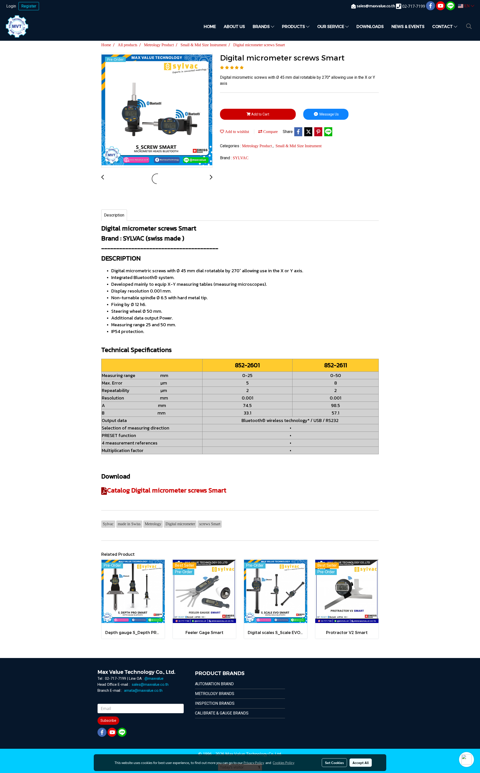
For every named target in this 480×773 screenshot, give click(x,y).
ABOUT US (234, 26)
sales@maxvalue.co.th (150, 684)
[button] (469, 26)
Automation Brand (214, 684)
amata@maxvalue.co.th (143, 690)
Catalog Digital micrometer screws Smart (166, 490)
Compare (270, 132)
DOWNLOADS (370, 26)
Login (11, 6)
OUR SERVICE (331, 26)
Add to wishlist (236, 132)
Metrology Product (257, 146)
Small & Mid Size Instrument (299, 146)
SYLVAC (240, 158)
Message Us (329, 114)
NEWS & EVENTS (408, 26)
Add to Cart (259, 114)
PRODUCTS (294, 26)
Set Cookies (334, 762)
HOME (210, 26)
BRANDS (262, 26)
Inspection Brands (214, 703)
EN (467, 6)
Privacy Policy (254, 762)
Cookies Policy (283, 762)
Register (28, 6)
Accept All (360, 762)
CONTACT (443, 26)
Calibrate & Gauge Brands (221, 713)
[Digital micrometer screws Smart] (157, 110)
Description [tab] (114, 215)
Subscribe (108, 720)
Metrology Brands (214, 693)
